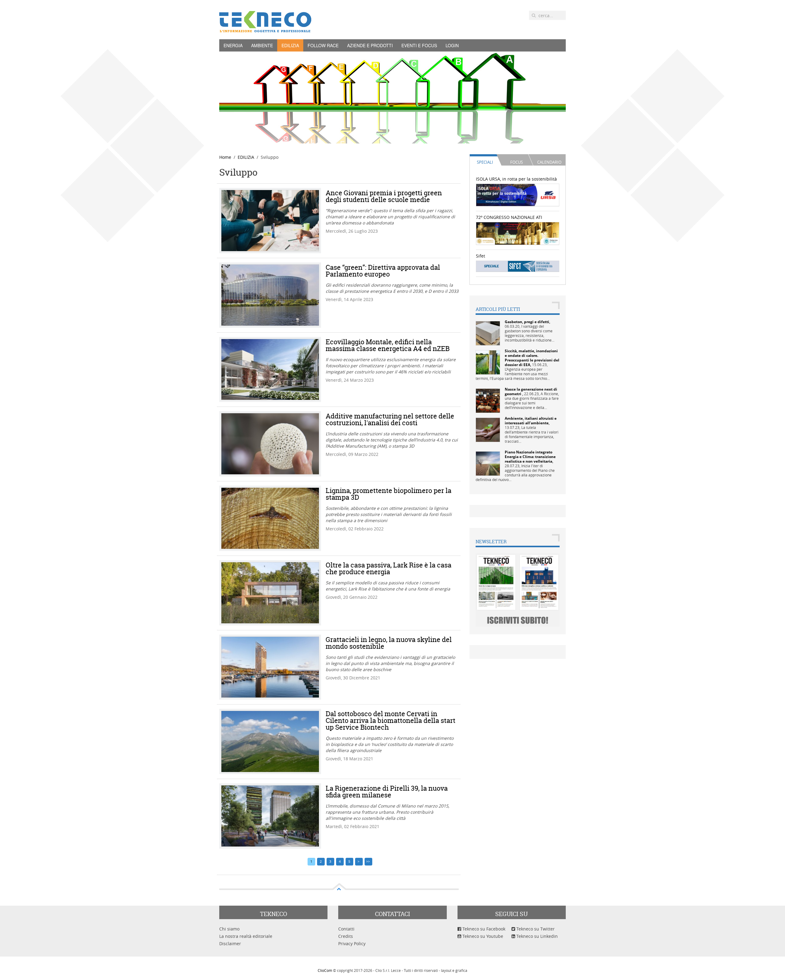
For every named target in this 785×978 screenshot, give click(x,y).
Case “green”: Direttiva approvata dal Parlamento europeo (383, 271)
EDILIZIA (290, 45)
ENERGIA (233, 45)
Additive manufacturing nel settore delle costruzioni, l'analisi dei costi (390, 419)
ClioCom (325, 970)
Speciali (485, 162)
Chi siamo (229, 929)
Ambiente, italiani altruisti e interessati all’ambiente (531, 421)
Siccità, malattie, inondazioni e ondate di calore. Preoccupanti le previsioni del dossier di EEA (532, 357)
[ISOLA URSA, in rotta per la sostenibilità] (518, 194)
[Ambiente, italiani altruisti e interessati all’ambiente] (488, 429)
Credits (345, 936)
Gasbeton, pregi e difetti (527, 321)
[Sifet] (518, 266)
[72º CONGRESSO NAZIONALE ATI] (518, 233)
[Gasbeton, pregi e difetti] (488, 333)
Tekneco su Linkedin (536, 936)
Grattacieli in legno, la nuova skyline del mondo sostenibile (389, 643)
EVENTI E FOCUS (419, 45)
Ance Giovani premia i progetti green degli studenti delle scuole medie (384, 196)
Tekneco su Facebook (483, 929)
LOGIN (452, 45)
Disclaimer (230, 943)
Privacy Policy (352, 943)
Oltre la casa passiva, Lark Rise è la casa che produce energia (388, 568)
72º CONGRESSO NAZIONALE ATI (509, 217)
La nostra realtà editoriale (245, 936)
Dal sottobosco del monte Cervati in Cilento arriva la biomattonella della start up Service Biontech (390, 720)
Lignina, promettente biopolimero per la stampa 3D (388, 494)
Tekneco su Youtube (482, 936)
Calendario (549, 162)
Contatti (346, 929)
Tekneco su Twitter (535, 929)
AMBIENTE (262, 45)
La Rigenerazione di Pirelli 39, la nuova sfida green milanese (387, 792)
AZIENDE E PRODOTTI (370, 45)
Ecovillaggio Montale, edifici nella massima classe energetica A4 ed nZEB (388, 345)
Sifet (480, 256)
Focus (516, 162)
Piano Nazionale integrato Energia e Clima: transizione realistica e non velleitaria (530, 456)
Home (225, 157)
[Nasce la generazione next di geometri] (488, 400)
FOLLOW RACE (323, 45)
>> (368, 861)
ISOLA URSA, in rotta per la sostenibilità (516, 179)
